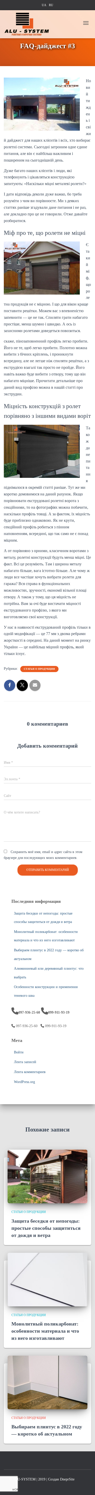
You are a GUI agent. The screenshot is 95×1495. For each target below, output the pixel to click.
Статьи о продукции (39, 668)
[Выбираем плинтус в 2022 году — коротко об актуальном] (47, 1382)
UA (44, 5)
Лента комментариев (30, 1072)
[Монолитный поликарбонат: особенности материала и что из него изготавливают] (47, 1279)
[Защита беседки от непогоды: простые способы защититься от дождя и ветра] (47, 1176)
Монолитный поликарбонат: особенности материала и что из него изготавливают (45, 1331)
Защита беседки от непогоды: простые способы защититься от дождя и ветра (46, 1228)
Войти (19, 1052)
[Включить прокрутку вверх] (85, 1482)
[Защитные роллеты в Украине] (28, 24)
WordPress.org (24, 1082)
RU (51, 5)
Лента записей (25, 1062)
